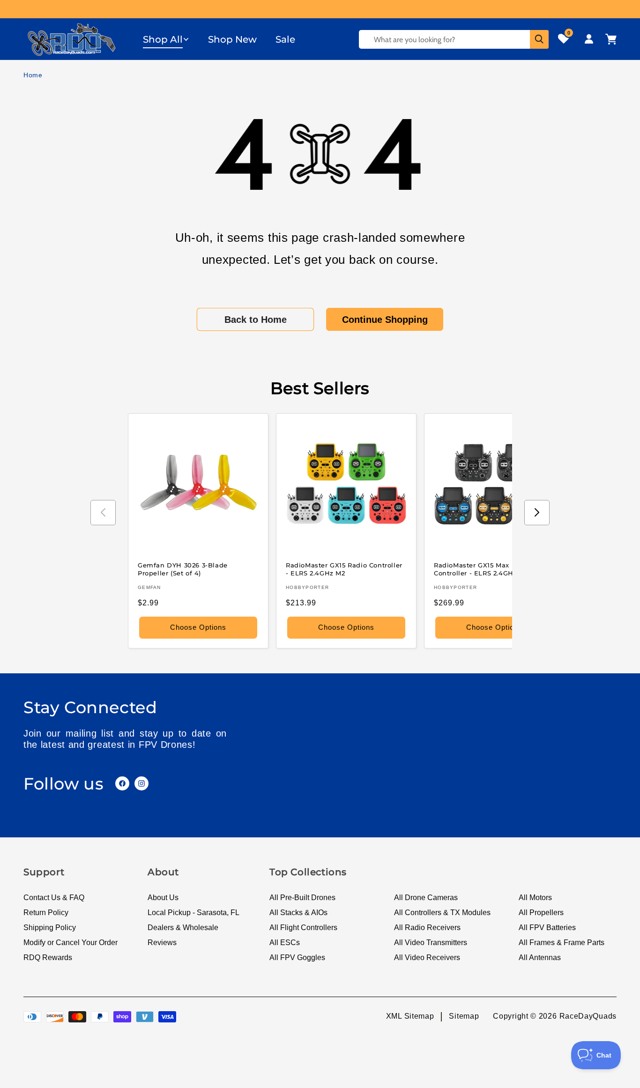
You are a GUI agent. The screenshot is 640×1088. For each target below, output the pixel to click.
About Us (163, 898)
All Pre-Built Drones (302, 898)
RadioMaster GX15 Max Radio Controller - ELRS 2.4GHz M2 (482, 569)
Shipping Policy (49, 928)
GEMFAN (149, 587)
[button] (166, 39)
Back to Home (255, 319)
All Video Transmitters (430, 942)
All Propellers (541, 913)
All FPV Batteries (547, 928)
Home (33, 75)
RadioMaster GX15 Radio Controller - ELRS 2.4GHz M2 (344, 569)
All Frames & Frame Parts (561, 942)
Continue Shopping (385, 319)
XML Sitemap (410, 1016)
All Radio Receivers (427, 928)
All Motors (535, 898)
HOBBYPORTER (307, 587)
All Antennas (540, 957)
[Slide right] (537, 512)
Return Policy (45, 913)
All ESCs (284, 942)
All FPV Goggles (297, 957)
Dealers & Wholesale (183, 928)
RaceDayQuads (588, 1016)
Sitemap (464, 1016)
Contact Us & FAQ (53, 898)
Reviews (162, 942)
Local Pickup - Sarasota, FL (193, 913)
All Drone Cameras (426, 898)
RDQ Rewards (47, 957)
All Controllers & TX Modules (442, 913)
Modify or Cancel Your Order (70, 942)
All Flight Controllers (303, 928)
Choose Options (198, 627)
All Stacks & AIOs (298, 913)
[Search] (539, 39)
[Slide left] (103, 512)
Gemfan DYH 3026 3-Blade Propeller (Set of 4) (183, 569)
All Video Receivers (427, 957)
